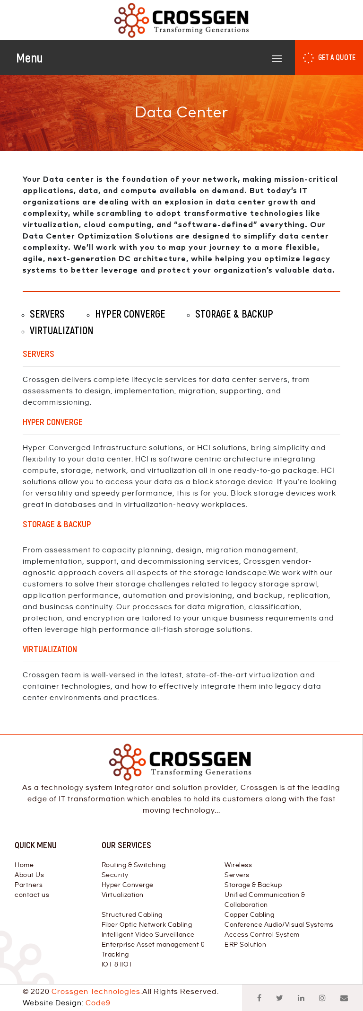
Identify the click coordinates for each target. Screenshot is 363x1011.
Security (115, 875)
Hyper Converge (128, 885)
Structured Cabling (132, 915)
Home (24, 865)
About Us (29, 875)
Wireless (238, 865)
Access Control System (262, 934)
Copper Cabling (249, 915)
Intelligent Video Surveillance (148, 934)
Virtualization (123, 895)
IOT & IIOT (117, 964)
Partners (29, 885)
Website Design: (67, 1003)
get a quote (336, 57)
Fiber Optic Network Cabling (147, 925)
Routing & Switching (134, 865)
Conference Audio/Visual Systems (279, 925)
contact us (32, 895)
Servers (237, 875)
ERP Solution (245, 944)
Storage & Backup (253, 885)
